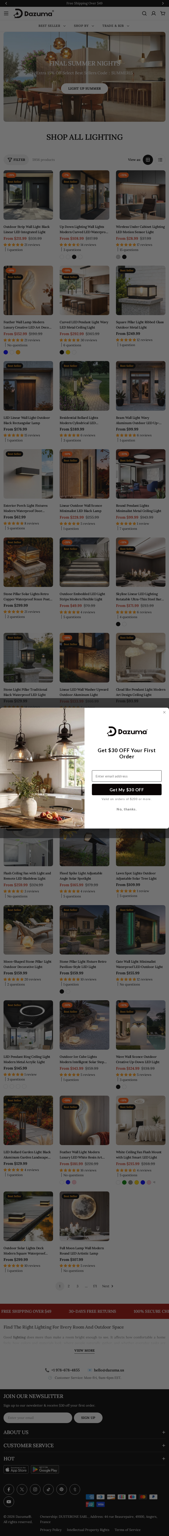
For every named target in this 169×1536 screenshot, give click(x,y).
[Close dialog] (164, 712)
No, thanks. (127, 809)
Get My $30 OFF (127, 789)
